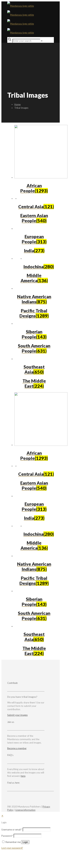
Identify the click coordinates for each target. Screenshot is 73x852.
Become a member (17, 748)
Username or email (11, 829)
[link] (42, 40)
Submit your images (17, 715)
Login (25, 842)
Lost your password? (12, 847)
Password (7, 835)
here (23, 775)
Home (17, 104)
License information (25, 810)
